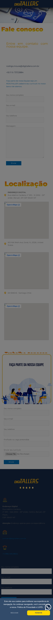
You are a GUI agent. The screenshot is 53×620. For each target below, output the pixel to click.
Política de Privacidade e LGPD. (30, 607)
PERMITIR (38, 613)
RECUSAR (14, 613)
